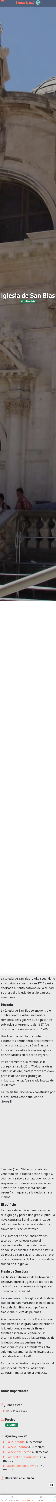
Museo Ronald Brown (20, 1466)
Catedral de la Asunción (22, 1457)
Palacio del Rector (18, 1452)
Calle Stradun (15, 1442)
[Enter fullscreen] (51, 1485)
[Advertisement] (28, 1135)
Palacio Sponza (16, 1447)
